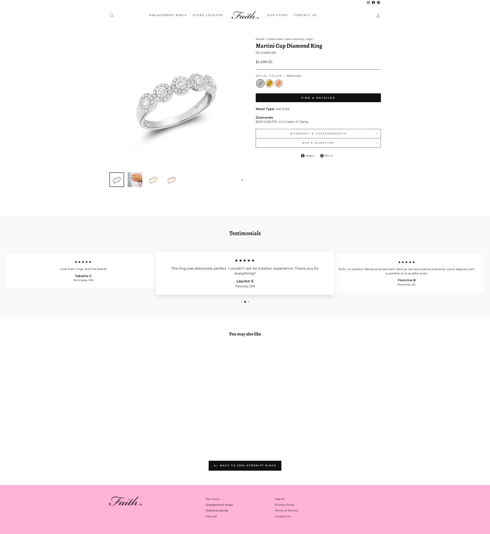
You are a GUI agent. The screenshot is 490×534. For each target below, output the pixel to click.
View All (211, 516)
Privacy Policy (285, 504)
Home (260, 39)
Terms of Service (286, 510)
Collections (275, 39)
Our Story (277, 15)
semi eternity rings (298, 39)
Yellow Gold (269, 83)
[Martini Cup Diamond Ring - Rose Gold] (147, 428)
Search (279, 499)
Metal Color (278, 75)
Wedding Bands (217, 510)
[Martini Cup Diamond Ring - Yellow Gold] (141, 428)
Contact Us (305, 15)
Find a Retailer (318, 97)
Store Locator (208, 15)
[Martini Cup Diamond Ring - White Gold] (136, 428)
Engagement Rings (168, 15)
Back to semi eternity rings (248, 465)
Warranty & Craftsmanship (318, 133)
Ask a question (318, 142)
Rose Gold (279, 83)
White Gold (260, 83)
